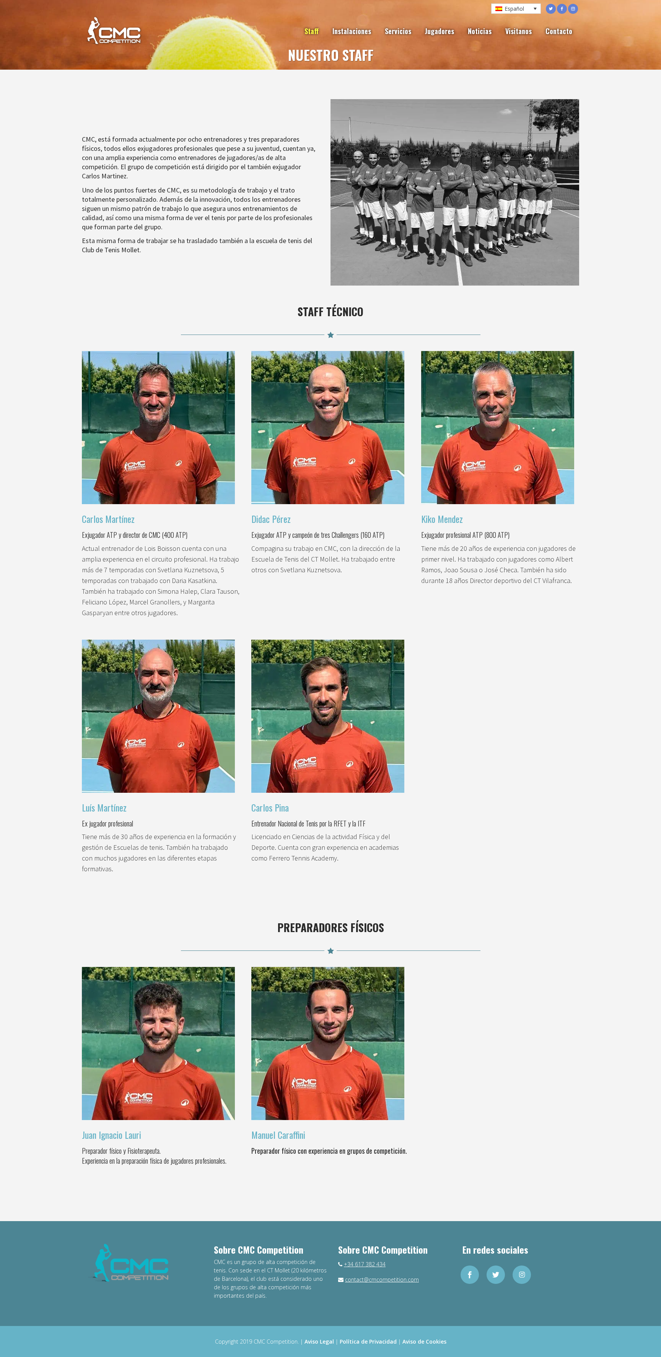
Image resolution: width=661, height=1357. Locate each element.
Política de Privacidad (368, 1341)
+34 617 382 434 (365, 1264)
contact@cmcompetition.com (382, 1279)
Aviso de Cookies (424, 1341)
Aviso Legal (319, 1341)
